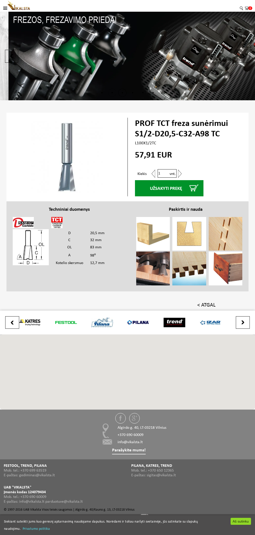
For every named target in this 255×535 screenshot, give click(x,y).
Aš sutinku (241, 521)
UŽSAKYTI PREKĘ (166, 188)
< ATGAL (206, 304)
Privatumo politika (36, 528)
